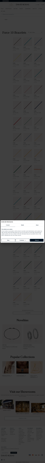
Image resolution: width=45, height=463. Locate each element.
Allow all (36, 240)
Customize (22, 240)
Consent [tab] (8, 224)
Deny (8, 240)
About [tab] (37, 224)
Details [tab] (22, 224)
